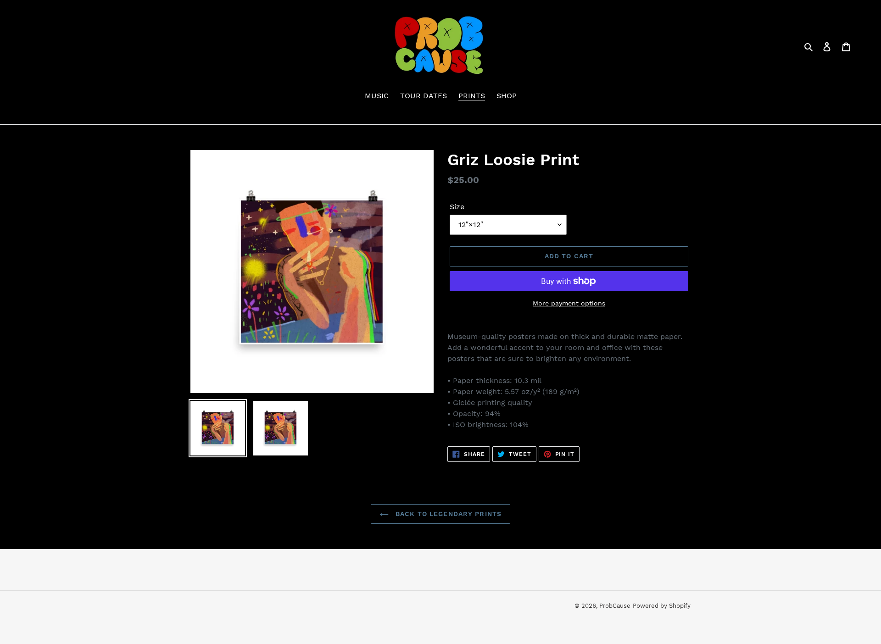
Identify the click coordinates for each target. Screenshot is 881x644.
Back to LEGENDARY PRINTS (447, 513)
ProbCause (614, 605)
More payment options (569, 303)
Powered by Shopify (662, 605)
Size (457, 206)
